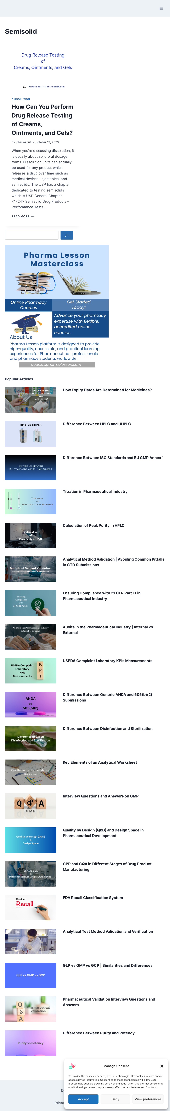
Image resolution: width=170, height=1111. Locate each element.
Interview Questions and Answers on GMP (101, 796)
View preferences (148, 1099)
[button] (162, 1066)
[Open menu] (161, 8)
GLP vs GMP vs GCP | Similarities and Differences (108, 965)
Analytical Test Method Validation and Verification (108, 931)
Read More (23, 216)
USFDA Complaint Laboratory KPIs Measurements (107, 661)
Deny (115, 1099)
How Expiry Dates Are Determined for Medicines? (107, 390)
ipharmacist (23, 142)
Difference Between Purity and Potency (99, 1033)
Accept (83, 1099)
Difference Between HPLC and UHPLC (97, 424)
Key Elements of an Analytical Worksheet (100, 762)
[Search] (67, 235)
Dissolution (21, 99)
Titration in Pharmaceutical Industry (95, 491)
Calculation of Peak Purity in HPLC (94, 525)
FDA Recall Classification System (93, 897)
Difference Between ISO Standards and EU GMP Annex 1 (113, 458)
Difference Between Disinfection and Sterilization (108, 728)
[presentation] (43, 65)
